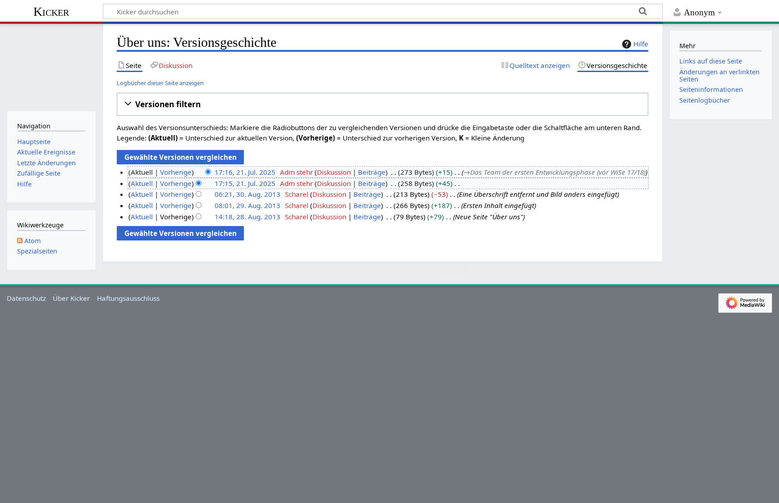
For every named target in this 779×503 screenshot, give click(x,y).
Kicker (51, 11)
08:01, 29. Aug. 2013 (247, 205)
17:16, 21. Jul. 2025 (245, 172)
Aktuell (142, 183)
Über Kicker (71, 298)
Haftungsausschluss (128, 298)
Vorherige (176, 172)
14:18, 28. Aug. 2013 (247, 216)
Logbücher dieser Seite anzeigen (160, 83)
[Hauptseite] (51, 66)
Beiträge (371, 172)
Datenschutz (26, 298)
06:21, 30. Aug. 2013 (247, 194)
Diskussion (334, 172)
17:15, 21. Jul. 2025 (245, 183)
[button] (382, 104)
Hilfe (640, 43)
